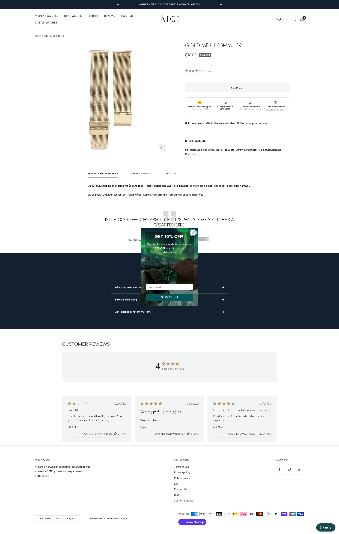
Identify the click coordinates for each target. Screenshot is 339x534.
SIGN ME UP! (169, 297)
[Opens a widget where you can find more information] (325, 527)
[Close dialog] (193, 232)
